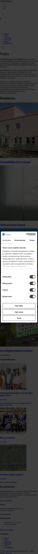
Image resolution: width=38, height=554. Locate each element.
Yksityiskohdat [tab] (19, 240)
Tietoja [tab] (32, 240)
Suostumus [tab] (6, 240)
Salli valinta (19, 312)
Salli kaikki (19, 306)
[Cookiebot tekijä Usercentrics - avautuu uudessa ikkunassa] (27, 234)
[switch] (33, 283)
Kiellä (19, 318)
